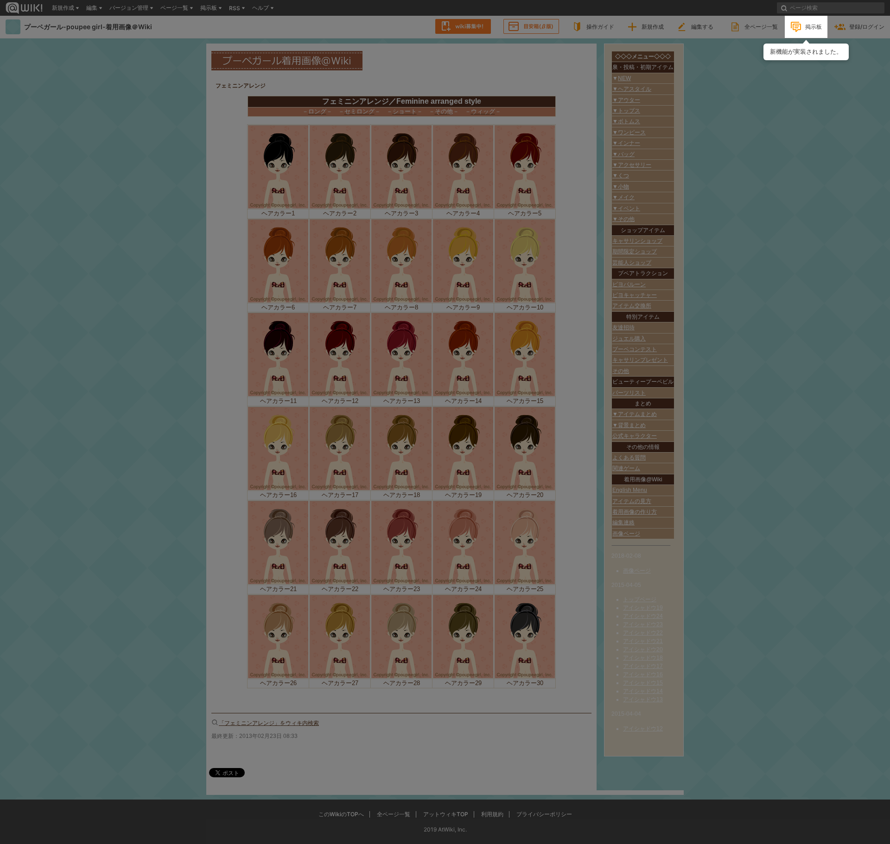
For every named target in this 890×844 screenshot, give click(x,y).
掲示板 (813, 26)
